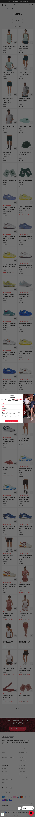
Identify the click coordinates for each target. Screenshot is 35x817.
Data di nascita (4, 408)
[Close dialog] (34, 395)
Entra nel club (11, 421)
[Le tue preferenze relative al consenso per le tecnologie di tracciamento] (2, 814)
